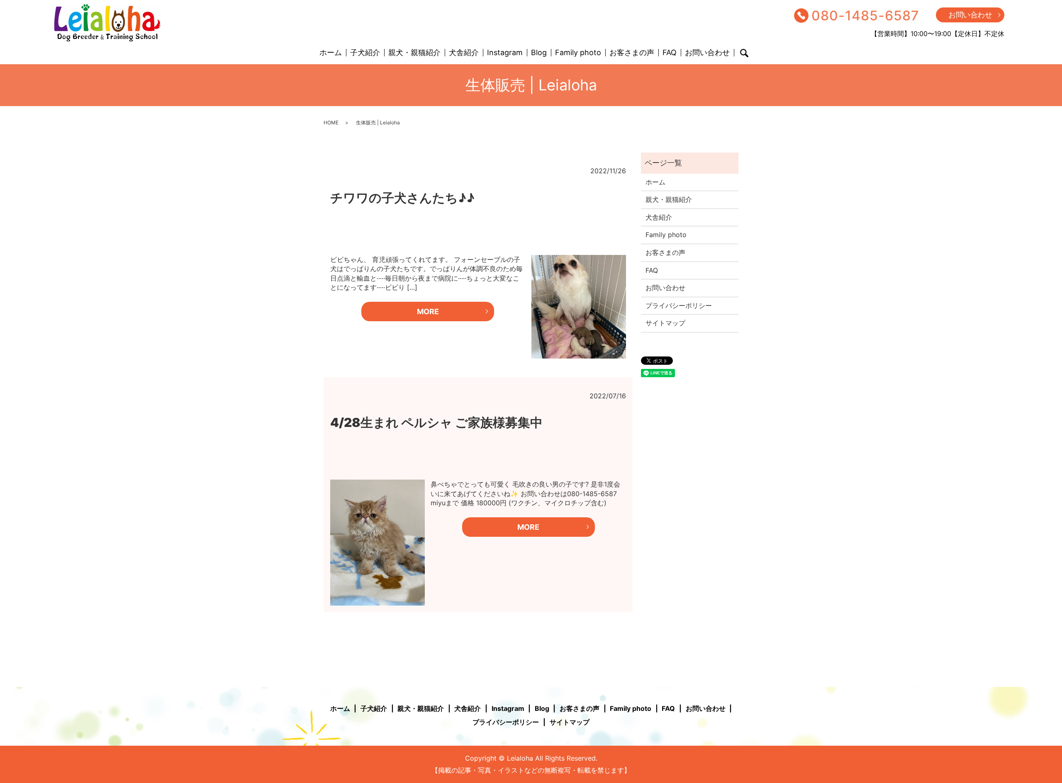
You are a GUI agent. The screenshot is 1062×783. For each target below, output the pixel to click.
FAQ (670, 52)
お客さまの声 (631, 52)
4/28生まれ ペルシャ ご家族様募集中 (436, 422)
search (744, 53)
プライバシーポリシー (678, 305)
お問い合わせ (970, 14)
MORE (428, 311)
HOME (331, 122)
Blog (539, 52)
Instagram (505, 52)
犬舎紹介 (464, 52)
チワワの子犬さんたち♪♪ (402, 197)
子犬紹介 (365, 52)
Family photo (578, 52)
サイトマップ (665, 323)
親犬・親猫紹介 (414, 52)
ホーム (330, 52)
